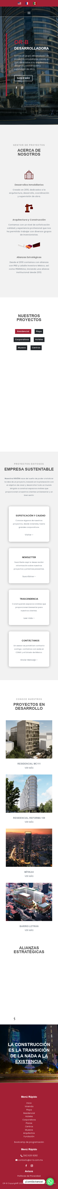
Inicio (29, 1103)
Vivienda (29, 1106)
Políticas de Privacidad (29, 1176)
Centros (29, 1126)
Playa (29, 1109)
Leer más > (29, 618)
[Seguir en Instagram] (22, 87)
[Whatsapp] (50, 1181)
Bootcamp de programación (29, 1142)
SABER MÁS (23, 78)
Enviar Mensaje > (29, 659)
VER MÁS (29, 767)
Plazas (29, 1123)
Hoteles (29, 1116)
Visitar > (29, 534)
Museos (29, 1129)
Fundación (29, 1136)
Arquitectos (29, 1133)
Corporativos (29, 1119)
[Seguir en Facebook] (16, 87)
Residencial (29, 1113)
